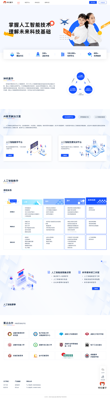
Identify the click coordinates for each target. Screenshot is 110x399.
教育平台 (27, 2)
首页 (18, 2)
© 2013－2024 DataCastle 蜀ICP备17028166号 (55, 397)
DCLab (17, 387)
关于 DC (5, 385)
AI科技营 (37, 2)
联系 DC (5, 387)
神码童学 (17, 385)
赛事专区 (47, 2)
